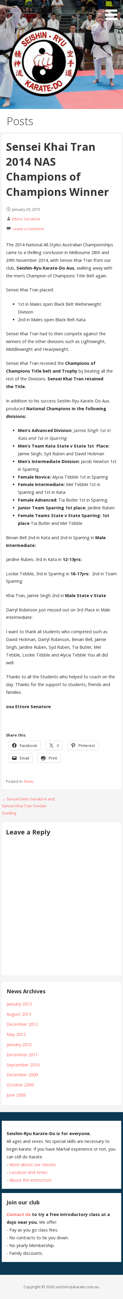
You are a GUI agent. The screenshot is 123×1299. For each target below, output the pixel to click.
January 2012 (19, 1044)
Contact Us (19, 1214)
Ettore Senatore (26, 219)
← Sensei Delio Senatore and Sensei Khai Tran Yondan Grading (28, 806)
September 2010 (23, 1065)
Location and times (28, 1172)
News (28, 781)
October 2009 (20, 1085)
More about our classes (32, 1164)
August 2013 (19, 1014)
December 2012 (22, 1024)
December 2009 (22, 1074)
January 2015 (19, 1004)
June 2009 (16, 1095)
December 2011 (22, 1054)
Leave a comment (28, 228)
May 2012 (16, 1034)
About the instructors (30, 1180)
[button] (113, 11)
